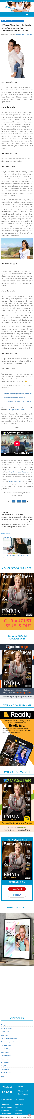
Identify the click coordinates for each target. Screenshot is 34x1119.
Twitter (4, 1091)
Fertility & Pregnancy (7, 1049)
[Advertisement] (17, 976)
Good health (5, 1052)
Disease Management (7, 1042)
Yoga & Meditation (6, 1073)
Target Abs (4, 1066)
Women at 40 (5, 1069)
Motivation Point (9, 21)
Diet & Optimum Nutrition (9, 1038)
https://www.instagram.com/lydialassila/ (18, 394)
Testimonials (18, 1110)
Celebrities (4, 1035)
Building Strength (6, 1028)
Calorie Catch (5, 1031)
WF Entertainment (6, 1113)
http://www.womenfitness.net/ (19, 472)
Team (16, 1107)
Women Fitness (10, 8)
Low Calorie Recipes (6, 1107)
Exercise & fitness (6, 1045)
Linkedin (6, 1091)
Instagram (10, 1091)
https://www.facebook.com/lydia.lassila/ (17, 401)
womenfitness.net (15, 481)
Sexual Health (5, 1062)
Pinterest (8, 1091)
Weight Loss (4, 1059)
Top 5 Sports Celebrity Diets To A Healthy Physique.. (16, 557)
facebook (2, 1091)
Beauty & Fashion (6, 1025)
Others (3, 1076)
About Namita (19, 1104)
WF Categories (5, 1104)
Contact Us (18, 1113)
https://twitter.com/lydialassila (14, 398)
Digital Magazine (23, 1094)
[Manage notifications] (29, 1115)
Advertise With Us (23, 1091)
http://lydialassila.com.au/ (16, 410)
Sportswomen (19, 21)
